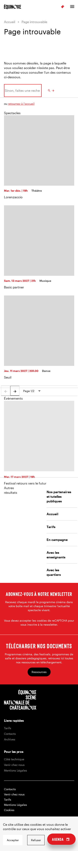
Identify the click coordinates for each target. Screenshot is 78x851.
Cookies (9, 810)
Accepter (13, 840)
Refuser (36, 840)
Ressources (39, 672)
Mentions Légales (15, 770)
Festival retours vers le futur (25, 483)
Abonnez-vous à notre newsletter (39, 594)
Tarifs (7, 728)
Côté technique (14, 759)
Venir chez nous (14, 765)
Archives (9, 739)
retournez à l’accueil (21, 103)
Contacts (10, 733)
